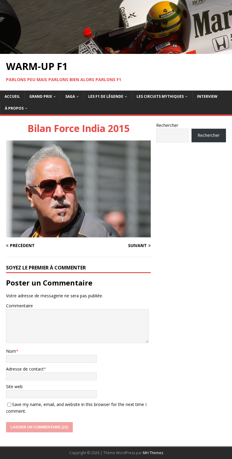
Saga (70, 96)
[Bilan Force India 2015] (78, 233)
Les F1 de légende (105, 96)
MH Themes (153, 452)
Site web (14, 386)
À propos (14, 108)
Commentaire (19, 306)
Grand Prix (40, 96)
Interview (207, 96)
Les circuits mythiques (160, 96)
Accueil (12, 96)
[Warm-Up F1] (116, 50)
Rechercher (167, 125)
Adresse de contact (25, 369)
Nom (11, 351)
